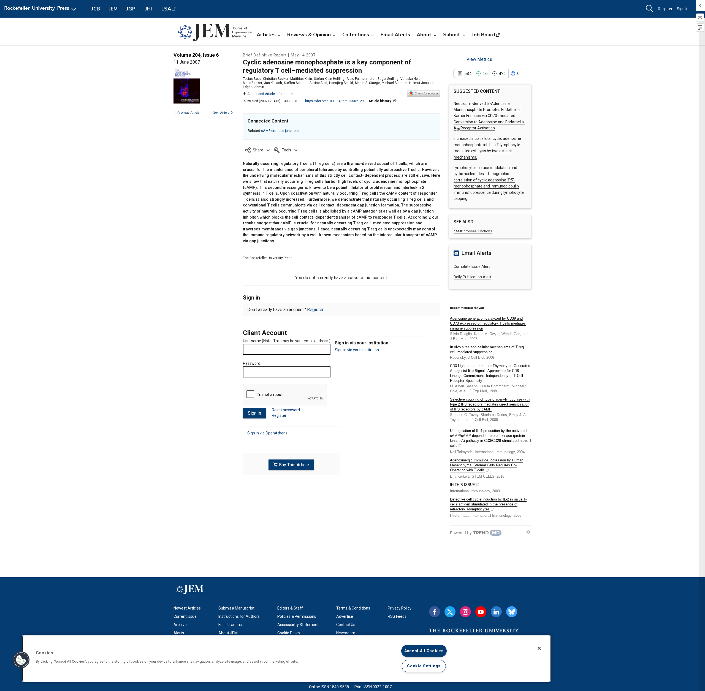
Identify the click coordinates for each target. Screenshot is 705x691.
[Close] (539, 648)
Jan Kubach (273, 83)
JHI (148, 9)
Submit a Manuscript (236, 608)
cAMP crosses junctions (280, 131)
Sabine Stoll (318, 83)
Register (665, 9)
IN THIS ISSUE (462, 485)
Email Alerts (395, 34)
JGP (130, 9)
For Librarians (230, 624)
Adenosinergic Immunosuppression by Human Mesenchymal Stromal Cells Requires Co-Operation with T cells (486, 465)
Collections (355, 34)
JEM (113, 9)
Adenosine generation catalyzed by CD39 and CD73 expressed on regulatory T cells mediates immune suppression (488, 323)
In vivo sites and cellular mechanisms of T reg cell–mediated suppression (487, 349)
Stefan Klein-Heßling (329, 79)
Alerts (178, 633)
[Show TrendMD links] (528, 532)
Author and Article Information (270, 94)
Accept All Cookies (424, 651)
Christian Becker (275, 79)
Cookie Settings (424, 666)
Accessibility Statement (298, 624)
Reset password (286, 410)
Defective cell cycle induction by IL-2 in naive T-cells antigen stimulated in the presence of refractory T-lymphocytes (488, 504)
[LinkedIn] (496, 611)
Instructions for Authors (239, 616)
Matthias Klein (301, 79)
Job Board (483, 34)
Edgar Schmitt (253, 87)
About (424, 34)
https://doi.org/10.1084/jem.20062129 (334, 101)
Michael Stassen (394, 83)
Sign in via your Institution (357, 350)
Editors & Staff (290, 608)
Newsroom (345, 633)
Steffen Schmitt (296, 83)
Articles (266, 34)
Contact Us (345, 624)
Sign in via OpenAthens (267, 433)
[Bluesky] (511, 611)
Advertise (344, 616)
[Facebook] (434, 611)
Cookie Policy (288, 633)
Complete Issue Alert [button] (472, 266)
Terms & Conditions (353, 608)
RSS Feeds (397, 616)
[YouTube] (480, 611)
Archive (180, 624)
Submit (451, 34)
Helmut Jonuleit (421, 83)
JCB (95, 9)
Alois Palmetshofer (361, 79)
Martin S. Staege (367, 83)
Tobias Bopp (252, 79)
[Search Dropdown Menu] (650, 9)
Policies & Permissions (296, 616)
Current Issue (185, 616)
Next (221, 113)
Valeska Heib (410, 79)
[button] (257, 150)
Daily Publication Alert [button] (472, 277)
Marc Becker (252, 83)
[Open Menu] (41, 9)
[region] (286, 658)
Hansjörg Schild (341, 83)
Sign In (682, 9)
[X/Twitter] (449, 611)
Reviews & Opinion (309, 34)
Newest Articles (187, 608)
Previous (188, 113)
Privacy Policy (399, 608)
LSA (166, 9)
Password (251, 363)
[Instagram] (465, 611)
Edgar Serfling (388, 79)
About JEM (228, 633)
